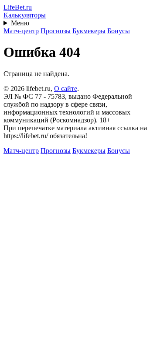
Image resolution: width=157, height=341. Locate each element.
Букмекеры (89, 31)
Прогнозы (56, 31)
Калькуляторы (24, 15)
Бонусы (118, 31)
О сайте (65, 88)
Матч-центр (21, 31)
